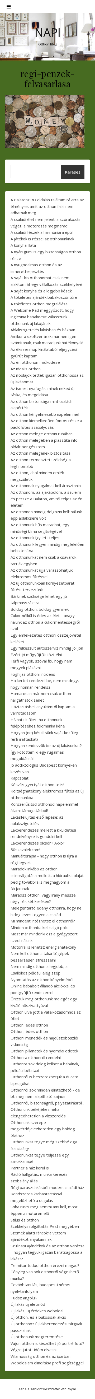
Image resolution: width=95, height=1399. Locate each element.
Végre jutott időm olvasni (33, 1349)
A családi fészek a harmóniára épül (42, 232)
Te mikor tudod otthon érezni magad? (45, 1265)
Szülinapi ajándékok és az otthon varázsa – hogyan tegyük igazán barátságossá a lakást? (47, 1252)
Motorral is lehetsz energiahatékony (43, 947)
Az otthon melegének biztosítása (40, 453)
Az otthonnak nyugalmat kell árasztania (46, 485)
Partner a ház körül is (30, 1168)
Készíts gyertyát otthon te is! (37, 784)
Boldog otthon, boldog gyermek (40, 609)
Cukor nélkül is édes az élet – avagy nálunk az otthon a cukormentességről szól (45, 622)
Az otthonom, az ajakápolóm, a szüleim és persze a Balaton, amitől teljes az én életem (46, 498)
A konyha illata (23, 245)
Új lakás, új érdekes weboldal (37, 1310)
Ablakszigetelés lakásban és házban (43, 329)
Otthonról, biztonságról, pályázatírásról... (47, 1103)
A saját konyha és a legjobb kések (41, 290)
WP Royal (68, 1389)
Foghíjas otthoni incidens (33, 674)
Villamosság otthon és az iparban (40, 1356)
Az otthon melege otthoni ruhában (42, 433)
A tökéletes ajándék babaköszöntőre (44, 297)
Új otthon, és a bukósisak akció (38, 1317)
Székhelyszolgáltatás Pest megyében (45, 1226)
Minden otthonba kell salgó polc (39, 927)
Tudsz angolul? (24, 1297)
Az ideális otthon (26, 368)
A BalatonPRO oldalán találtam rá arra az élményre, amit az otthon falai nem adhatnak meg (47, 206)
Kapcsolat (19, 778)
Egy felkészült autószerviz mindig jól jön (47, 648)
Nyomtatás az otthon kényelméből (42, 979)
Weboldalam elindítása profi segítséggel (47, 1362)
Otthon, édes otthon (29, 1025)
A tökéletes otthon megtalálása (39, 303)
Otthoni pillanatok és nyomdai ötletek (44, 1050)
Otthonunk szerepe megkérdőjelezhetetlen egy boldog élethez (43, 1129)
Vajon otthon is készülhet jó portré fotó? (47, 1343)
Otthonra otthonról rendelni (36, 1057)
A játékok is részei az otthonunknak (42, 238)
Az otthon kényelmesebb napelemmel (45, 414)
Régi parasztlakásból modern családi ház (47, 1187)
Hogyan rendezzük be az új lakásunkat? (46, 745)
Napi (48, 32)
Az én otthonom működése (35, 362)
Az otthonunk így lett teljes (35, 537)
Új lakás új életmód (28, 1304)
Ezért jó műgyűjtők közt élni (36, 654)
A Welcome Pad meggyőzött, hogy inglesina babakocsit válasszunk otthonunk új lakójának (42, 316)
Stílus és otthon (25, 1220)
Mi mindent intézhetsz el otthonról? (43, 921)
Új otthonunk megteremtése (37, 1336)
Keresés (72, 172)
